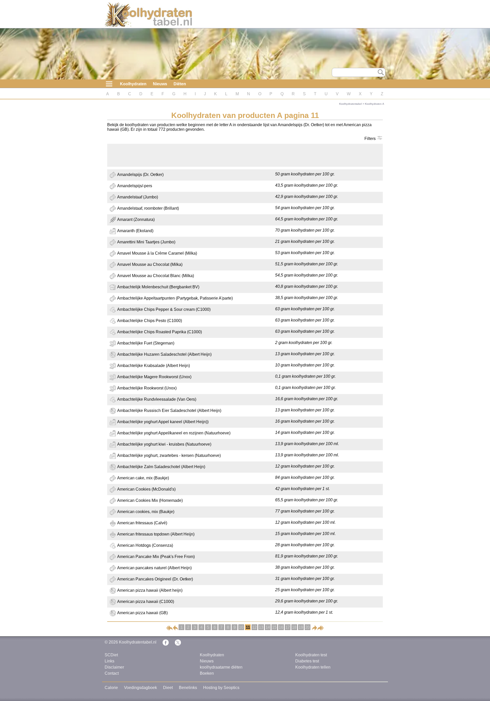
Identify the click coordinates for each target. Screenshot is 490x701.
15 (274, 627)
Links (109, 661)
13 (261, 627)
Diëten (180, 84)
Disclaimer (114, 667)
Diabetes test (307, 661)
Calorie (111, 687)
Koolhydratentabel (350, 103)
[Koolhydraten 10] (176, 627)
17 (287, 627)
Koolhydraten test (311, 655)
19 (301, 627)
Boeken (207, 673)
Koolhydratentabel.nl (137, 642)
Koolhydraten (133, 84)
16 (281, 627)
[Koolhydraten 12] (314, 627)
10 (241, 627)
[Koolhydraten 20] (320, 627)
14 (267, 627)
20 (307, 627)
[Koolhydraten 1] (169, 627)
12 (254, 627)
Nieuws (160, 84)
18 (294, 627)
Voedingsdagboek (140, 687)
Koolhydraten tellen (312, 667)
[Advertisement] (245, 155)
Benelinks (188, 687)
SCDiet (111, 655)
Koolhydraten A (374, 103)
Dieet (168, 687)
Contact (112, 673)
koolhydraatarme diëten (221, 667)
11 (248, 627)
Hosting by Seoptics (221, 687)
